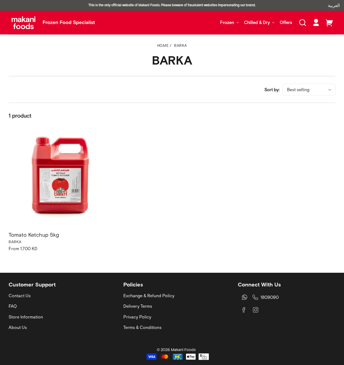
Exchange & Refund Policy (148, 295)
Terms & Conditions (142, 327)
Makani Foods (183, 350)
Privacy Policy (137, 316)
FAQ (13, 306)
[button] (303, 23)
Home (163, 46)
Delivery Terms (137, 306)
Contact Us (20, 295)
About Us (18, 327)
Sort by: (272, 89)
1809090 (269, 297)
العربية (334, 5)
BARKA (180, 46)
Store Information (26, 316)
